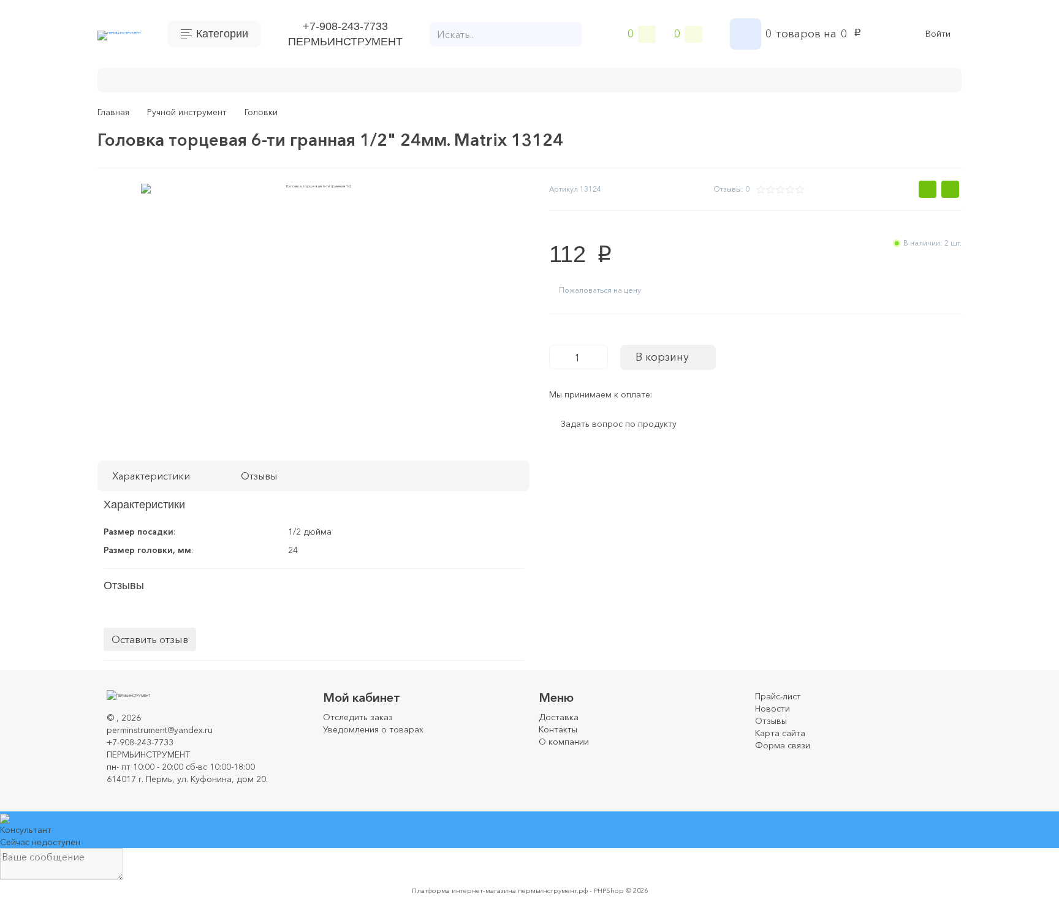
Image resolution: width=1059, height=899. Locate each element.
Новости (772, 708)
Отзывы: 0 (731, 189)
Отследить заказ (358, 717)
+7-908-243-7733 (345, 26)
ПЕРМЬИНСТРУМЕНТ (345, 42)
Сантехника (692, 79)
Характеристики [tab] (151, 476)
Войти (938, 34)
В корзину (662, 357)
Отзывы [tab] (259, 476)
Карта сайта (780, 733)
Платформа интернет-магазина (464, 890)
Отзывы (771, 720)
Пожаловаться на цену (600, 290)
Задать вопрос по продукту (619, 424)
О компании (564, 741)
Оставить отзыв (150, 639)
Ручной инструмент (330, 79)
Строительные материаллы (582, 79)
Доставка (559, 717)
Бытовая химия (156, 79)
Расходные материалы (447, 79)
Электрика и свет (779, 79)
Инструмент (238, 79)
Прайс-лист (778, 696)
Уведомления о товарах (373, 729)
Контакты (558, 729)
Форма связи (782, 745)
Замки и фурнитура (884, 79)
